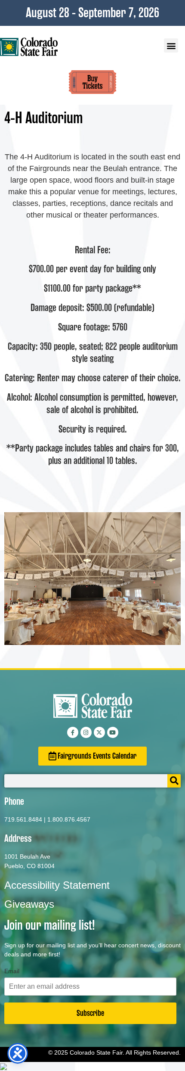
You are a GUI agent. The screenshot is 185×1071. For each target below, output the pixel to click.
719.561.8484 (23, 819)
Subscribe (90, 1013)
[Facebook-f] (72, 732)
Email (11, 971)
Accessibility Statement (57, 885)
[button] (171, 45)
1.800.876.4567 (68, 819)
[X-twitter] (99, 732)
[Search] (174, 781)
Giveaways (29, 904)
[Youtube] (112, 732)
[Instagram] (86, 732)
